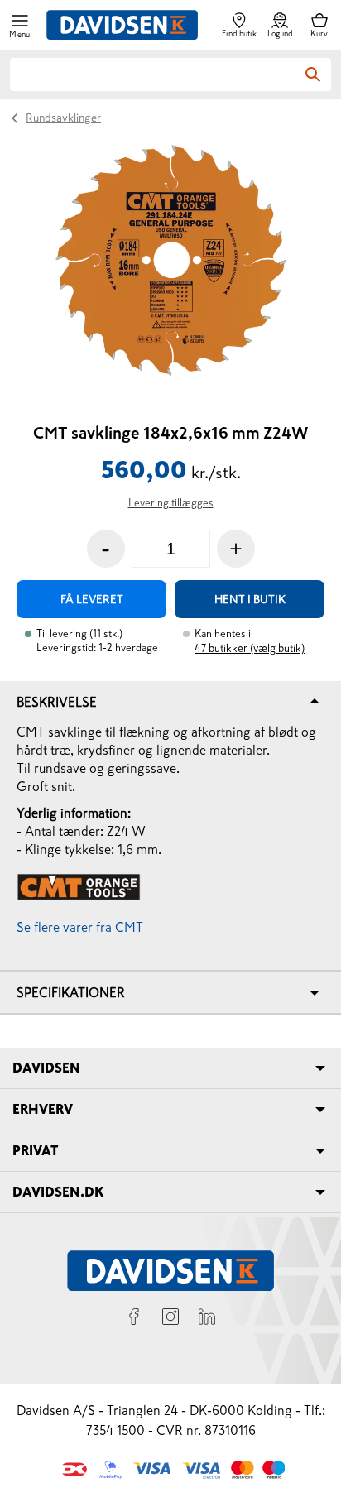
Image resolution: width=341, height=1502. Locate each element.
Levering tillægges (171, 502)
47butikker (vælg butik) (250, 648)
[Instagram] (170, 1319)
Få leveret (91, 599)
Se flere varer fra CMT (80, 926)
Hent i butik (250, 599)
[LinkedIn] (207, 1319)
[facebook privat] (134, 1319)
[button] (19, 25)
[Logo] (122, 25)
